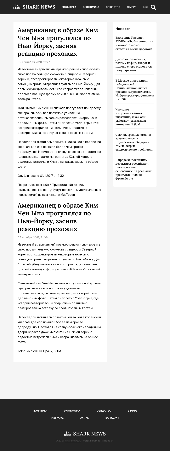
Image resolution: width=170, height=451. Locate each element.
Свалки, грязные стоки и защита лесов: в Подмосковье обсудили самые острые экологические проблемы (134, 142)
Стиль (84, 418)
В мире (131, 7)
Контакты (112, 418)
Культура (57, 418)
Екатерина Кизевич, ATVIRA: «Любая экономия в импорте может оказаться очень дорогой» (134, 43)
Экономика (91, 7)
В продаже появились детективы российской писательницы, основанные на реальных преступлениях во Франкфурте (133, 169)
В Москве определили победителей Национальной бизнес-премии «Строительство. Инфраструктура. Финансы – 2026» (134, 90)
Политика (69, 7)
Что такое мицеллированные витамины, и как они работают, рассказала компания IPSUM (130, 117)
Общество (113, 7)
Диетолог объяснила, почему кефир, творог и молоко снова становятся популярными (133, 64)
